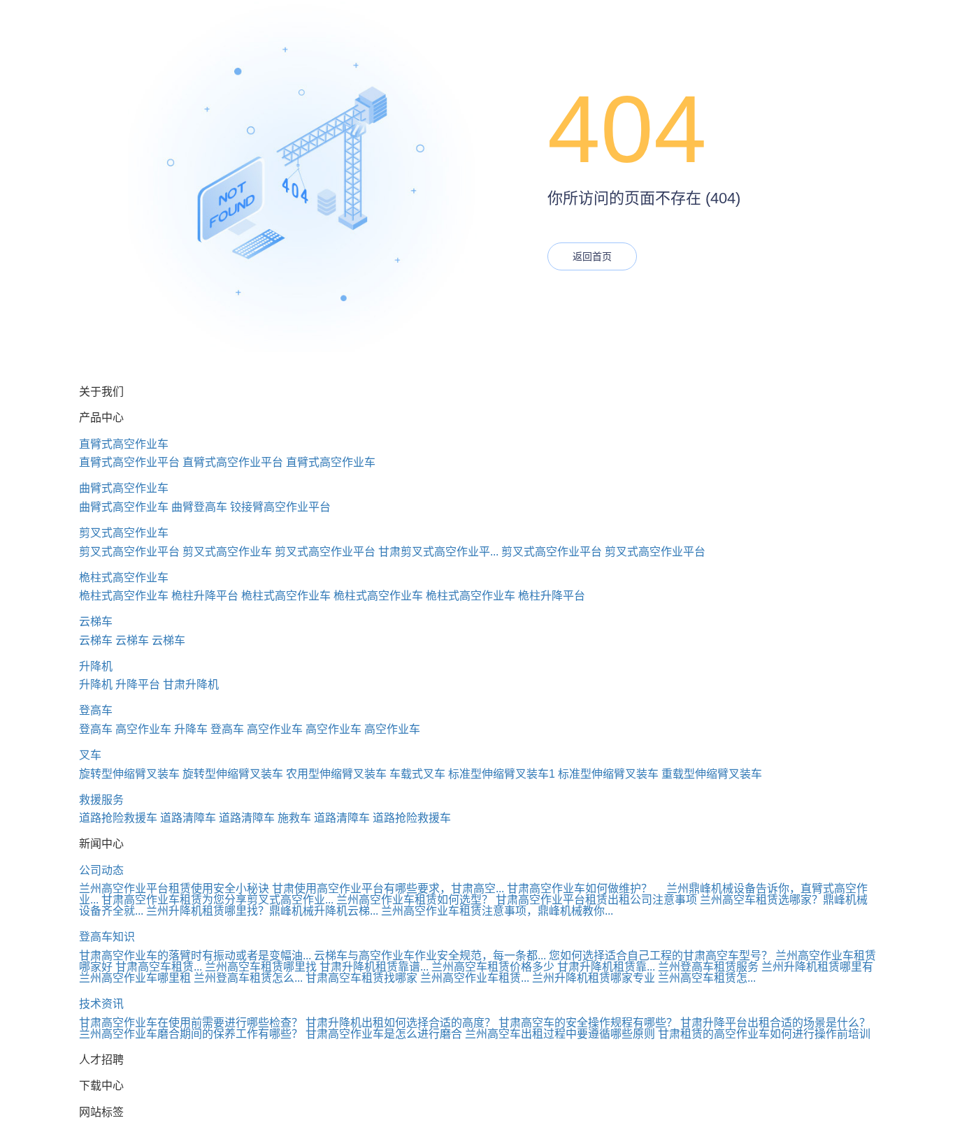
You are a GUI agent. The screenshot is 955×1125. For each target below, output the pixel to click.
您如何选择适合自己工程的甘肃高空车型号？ (661, 955)
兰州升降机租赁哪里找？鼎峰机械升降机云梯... (262, 911)
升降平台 (137, 684)
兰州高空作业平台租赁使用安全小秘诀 (174, 888)
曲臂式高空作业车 (123, 488)
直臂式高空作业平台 (129, 462)
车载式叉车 (417, 774)
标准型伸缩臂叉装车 (608, 774)
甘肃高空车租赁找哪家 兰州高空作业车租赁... (417, 978)
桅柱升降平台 (204, 596)
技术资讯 (101, 1004)
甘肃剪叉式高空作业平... (438, 552)
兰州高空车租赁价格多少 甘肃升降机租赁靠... (543, 967)
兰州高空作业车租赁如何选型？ (414, 900)
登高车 (96, 710)
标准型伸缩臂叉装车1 (501, 774)
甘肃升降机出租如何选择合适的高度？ (401, 1023)
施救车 (294, 818)
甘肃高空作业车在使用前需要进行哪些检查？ (191, 1023)
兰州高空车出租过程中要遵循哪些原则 (560, 1034)
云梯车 (96, 621)
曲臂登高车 (199, 507)
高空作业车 (143, 729)
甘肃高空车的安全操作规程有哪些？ (587, 1023)
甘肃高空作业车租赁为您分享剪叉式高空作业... (217, 900)
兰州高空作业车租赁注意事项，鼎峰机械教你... (497, 911)
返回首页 (592, 256)
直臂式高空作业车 (123, 444)
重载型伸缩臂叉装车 (711, 774)
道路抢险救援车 (118, 818)
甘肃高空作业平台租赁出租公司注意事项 (596, 900)
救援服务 (101, 800)
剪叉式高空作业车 (123, 533)
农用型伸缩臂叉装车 (336, 774)
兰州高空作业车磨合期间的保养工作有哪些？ (191, 1034)
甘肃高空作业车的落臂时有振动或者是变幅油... (195, 955)
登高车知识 (107, 937)
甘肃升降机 (191, 684)
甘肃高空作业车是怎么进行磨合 (384, 1034)
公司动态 (101, 870)
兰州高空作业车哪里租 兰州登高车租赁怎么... (191, 978)
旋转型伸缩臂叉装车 (129, 774)
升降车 (191, 729)
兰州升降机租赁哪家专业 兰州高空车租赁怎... (644, 978)
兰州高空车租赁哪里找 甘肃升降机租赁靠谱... (317, 967)
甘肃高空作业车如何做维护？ (579, 888)
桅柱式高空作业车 (123, 577)
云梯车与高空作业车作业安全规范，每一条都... (430, 955)
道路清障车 (188, 818)
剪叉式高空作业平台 (129, 552)
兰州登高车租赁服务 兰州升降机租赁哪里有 (765, 967)
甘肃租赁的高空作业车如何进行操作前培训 (764, 1034)
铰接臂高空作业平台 (280, 507)
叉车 (90, 755)
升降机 (96, 666)
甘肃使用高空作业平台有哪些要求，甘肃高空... (388, 888)
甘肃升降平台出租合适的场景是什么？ (775, 1023)
